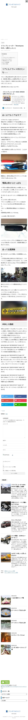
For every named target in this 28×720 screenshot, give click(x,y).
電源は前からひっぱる (7, 60)
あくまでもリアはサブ (7, 59)
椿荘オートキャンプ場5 (10, 571)
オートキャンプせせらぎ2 (18, 622)
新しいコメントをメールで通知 (9, 466)
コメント (5, 423)
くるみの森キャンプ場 (17, 598)
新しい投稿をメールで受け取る (9, 470)
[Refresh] (12, 454)
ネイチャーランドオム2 (17, 635)
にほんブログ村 (4, 685)
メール (5, 445)
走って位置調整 (6, 62)
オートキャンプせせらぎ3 (18, 610)
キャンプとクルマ (16, 520)
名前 (4, 440)
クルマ (3, 410)
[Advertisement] (14, 23)
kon (7, 414)
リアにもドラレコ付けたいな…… (9, 57)
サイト (4, 449)
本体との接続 (5, 63)
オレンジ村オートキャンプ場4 (11, 572)
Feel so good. (14, 713)
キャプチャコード (6, 461)
